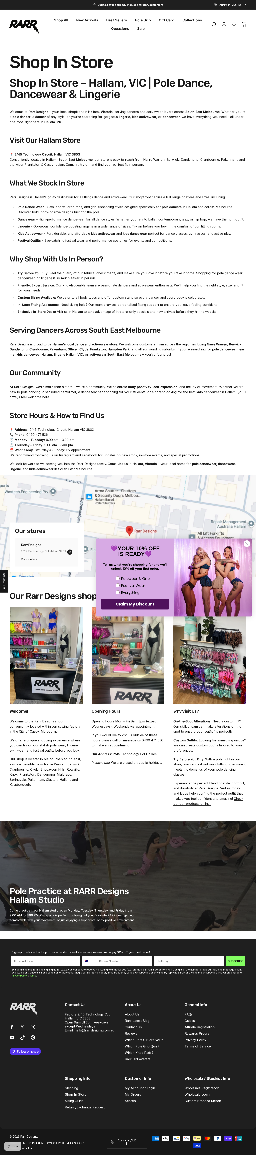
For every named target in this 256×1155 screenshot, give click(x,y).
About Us (132, 1014)
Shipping (71, 1088)
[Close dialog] (246, 543)
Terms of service (54, 1142)
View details (29, 559)
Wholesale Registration (202, 1088)
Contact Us (133, 1027)
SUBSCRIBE (235, 961)
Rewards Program (198, 1034)
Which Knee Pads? (139, 1053)
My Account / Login (140, 1088)
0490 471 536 (152, 740)
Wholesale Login (197, 1094)
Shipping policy (75, 1142)
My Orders (133, 1094)
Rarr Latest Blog (137, 1021)
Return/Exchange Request (85, 1107)
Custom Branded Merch (203, 1101)
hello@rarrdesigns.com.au (94, 1030)
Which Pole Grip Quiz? (142, 1046)
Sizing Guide (74, 1101)
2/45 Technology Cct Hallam (135, 754)
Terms (33, 975)
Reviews (131, 1034)
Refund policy (35, 1142)
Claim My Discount (135, 604)
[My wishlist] (234, 24)
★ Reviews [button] (4, 581)
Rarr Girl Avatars (137, 1059)
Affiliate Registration (200, 1027)
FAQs (189, 1014)
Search (130, 1101)
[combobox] (230, 5)
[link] (69, 552)
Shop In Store (75, 1094)
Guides (190, 1021)
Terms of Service (198, 1046)
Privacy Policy (19, 975)
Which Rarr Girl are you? (144, 1040)
